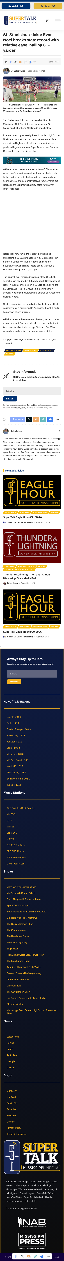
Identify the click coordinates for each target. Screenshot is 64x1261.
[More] (34, 61)
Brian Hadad (12, 583)
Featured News (13, 350)
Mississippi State (26, 566)
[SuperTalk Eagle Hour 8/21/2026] (32, 492)
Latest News (46, 350)
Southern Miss (40, 512)
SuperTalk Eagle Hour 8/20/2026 (22, 631)
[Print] (30, 61)
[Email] (20, 61)
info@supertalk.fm (27, 1208)
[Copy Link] (25, 61)
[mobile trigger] (48, 20)
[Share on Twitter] (15, 61)
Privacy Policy (20, 408)
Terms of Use (32, 405)
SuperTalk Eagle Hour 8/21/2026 (22, 517)
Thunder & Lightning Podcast (19, 570)
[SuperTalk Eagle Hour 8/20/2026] (32, 606)
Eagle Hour (10, 512)
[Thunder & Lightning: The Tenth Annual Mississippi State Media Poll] (32, 546)
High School (31, 350)
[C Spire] (32, 160)
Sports (9, 354)
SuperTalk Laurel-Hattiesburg (20, 522)
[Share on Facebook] (10, 61)
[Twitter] (59, 431)
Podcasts (24, 512)
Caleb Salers (19, 71)
